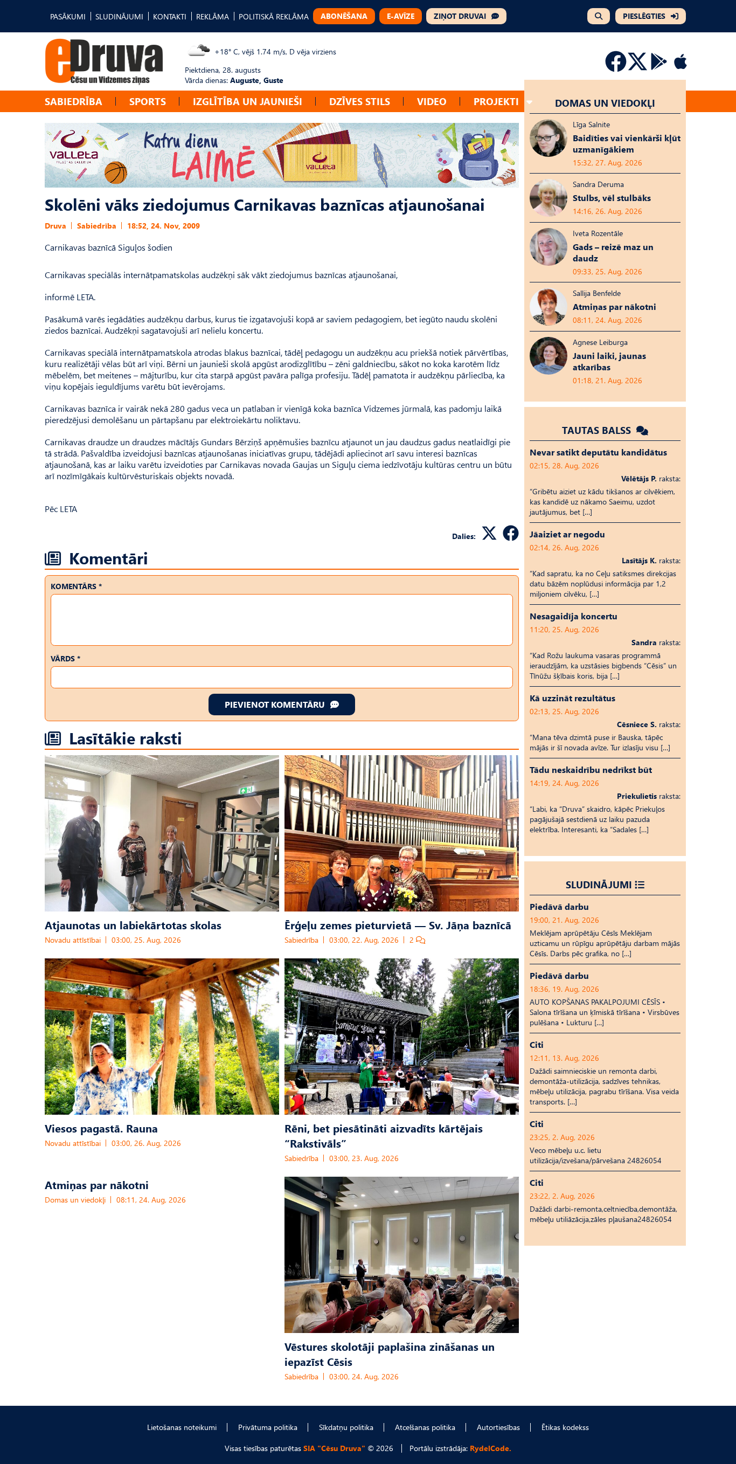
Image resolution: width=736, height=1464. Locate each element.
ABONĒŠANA (344, 16)
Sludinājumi (599, 884)
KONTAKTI (169, 16)
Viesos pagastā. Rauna (101, 1127)
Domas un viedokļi (75, 1199)
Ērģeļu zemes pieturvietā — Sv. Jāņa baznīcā (397, 924)
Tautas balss (598, 430)
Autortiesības (498, 1427)
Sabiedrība (73, 101)
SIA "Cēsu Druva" (334, 1448)
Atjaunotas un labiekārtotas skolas (133, 924)
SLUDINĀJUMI (119, 16)
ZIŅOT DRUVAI (460, 16)
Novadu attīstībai (73, 940)
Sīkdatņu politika (346, 1427)
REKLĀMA (212, 16)
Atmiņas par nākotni (97, 1184)
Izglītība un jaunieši (247, 101)
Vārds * (65, 658)
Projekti (496, 101)
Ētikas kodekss (565, 1427)
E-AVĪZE (400, 16)
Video (432, 101)
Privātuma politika (267, 1427)
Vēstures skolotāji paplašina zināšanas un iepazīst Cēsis (389, 1353)
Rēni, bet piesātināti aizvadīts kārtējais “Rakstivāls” (383, 1135)
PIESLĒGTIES (644, 16)
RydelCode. (490, 1448)
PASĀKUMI (68, 16)
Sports (147, 101)
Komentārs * (76, 586)
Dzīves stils (359, 101)
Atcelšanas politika (425, 1427)
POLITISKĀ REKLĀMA (274, 16)
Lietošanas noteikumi (182, 1427)
